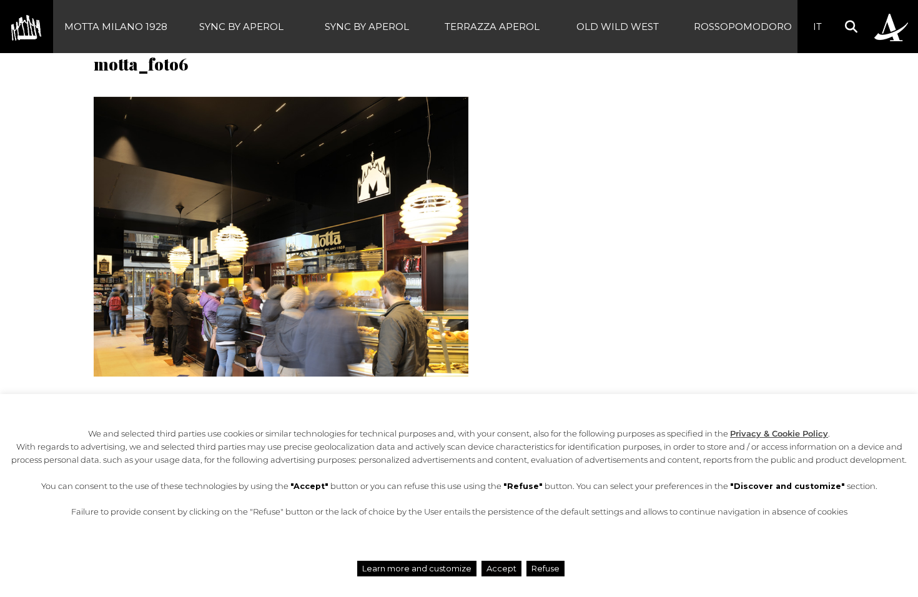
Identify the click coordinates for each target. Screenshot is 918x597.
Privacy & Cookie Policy (779, 433)
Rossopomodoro (743, 26)
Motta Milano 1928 (115, 26)
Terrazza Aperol (492, 26)
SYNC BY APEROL (241, 26)
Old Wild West (617, 26)
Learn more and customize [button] (416, 568)
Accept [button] (501, 568)
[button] (851, 26)
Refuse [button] (545, 568)
